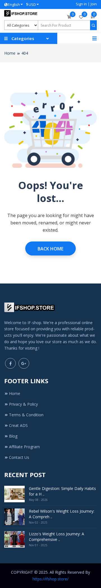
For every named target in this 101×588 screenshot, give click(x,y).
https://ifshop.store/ (50, 579)
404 (24, 53)
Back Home (50, 249)
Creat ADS (18, 425)
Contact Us (19, 457)
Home (9, 53)
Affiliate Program (24, 446)
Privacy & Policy (23, 404)
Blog (13, 436)
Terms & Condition (26, 414)
